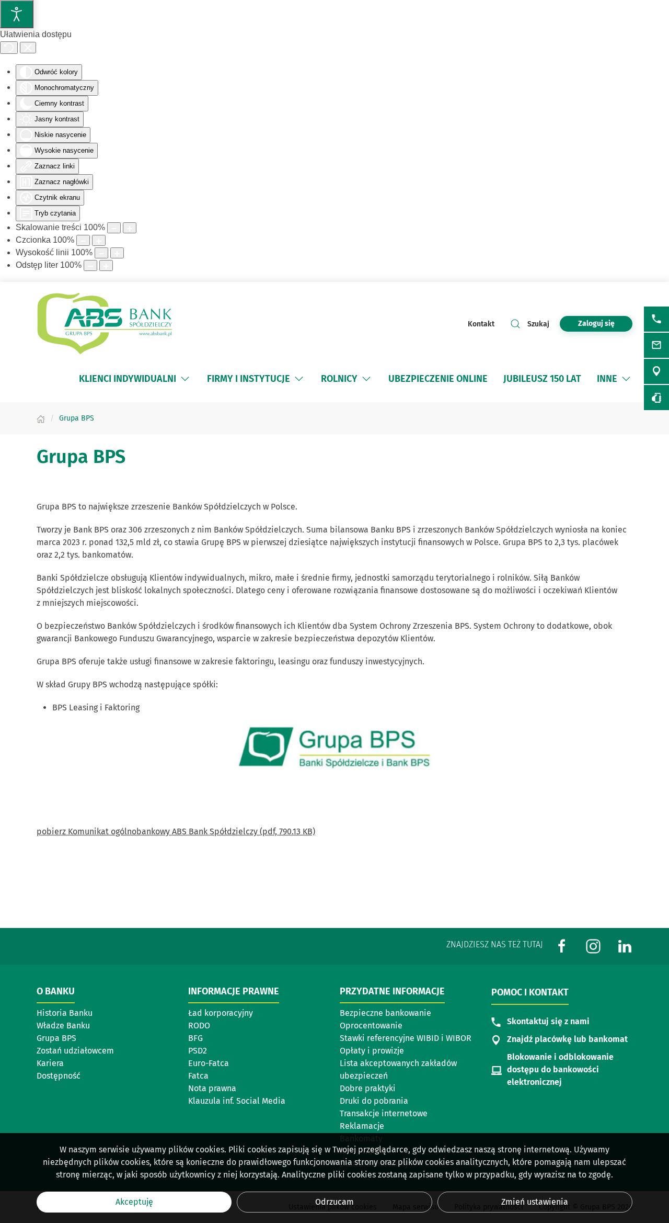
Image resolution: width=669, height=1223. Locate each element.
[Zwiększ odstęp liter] (106, 265)
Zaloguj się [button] (596, 323)
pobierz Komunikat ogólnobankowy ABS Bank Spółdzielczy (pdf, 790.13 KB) (176, 831)
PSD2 (197, 1051)
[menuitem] (135, 379)
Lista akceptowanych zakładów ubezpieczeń (398, 1069)
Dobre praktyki (368, 1088)
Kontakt (481, 324)
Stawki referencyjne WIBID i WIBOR (405, 1038)
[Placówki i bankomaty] (656, 371)
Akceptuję (134, 1202)
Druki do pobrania (374, 1101)
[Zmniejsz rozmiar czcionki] (83, 240)
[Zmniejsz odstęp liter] (90, 265)
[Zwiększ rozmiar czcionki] (99, 240)
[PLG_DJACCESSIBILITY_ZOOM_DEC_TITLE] (114, 227)
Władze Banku (63, 1026)
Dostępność (58, 1076)
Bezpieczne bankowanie (385, 1013)
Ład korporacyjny (220, 1013)
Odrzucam (334, 1202)
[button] (185, 379)
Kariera (50, 1063)
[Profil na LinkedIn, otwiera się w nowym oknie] (624, 946)
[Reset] (9, 47)
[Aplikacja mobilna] (656, 397)
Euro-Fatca (208, 1063)
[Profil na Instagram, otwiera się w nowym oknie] (593, 946)
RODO (199, 1026)
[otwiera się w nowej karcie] (334, 746)
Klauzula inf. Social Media (236, 1101)
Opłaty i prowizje (372, 1051)
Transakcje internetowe (384, 1113)
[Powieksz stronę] (129, 227)
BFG (195, 1038)
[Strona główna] (41, 418)
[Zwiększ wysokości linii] (117, 252)
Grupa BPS (56, 1038)
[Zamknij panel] (28, 47)
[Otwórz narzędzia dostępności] (16, 14)
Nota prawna (212, 1088)
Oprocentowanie (371, 1026)
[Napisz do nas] (656, 345)
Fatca (198, 1076)
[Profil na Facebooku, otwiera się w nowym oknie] (562, 946)
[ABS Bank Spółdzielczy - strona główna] (104, 323)
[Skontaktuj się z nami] (656, 319)
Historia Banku (65, 1013)
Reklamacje (362, 1126)
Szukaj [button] (538, 324)
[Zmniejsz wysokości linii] (101, 252)
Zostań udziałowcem (75, 1051)
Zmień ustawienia (534, 1202)
